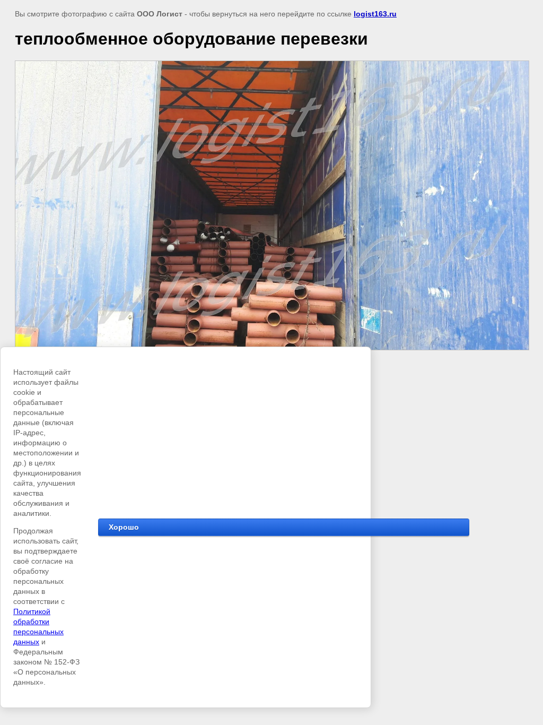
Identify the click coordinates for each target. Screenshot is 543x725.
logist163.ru (375, 14)
